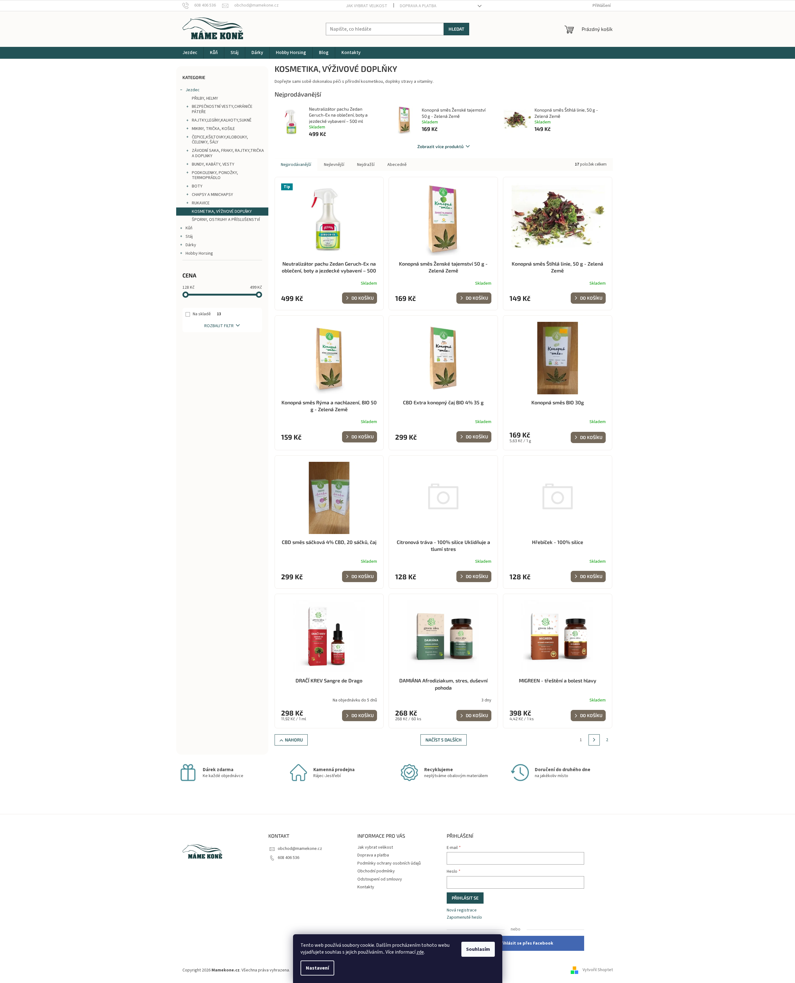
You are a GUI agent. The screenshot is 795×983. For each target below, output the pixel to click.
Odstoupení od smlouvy (379, 879)
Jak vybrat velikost (366, 6)
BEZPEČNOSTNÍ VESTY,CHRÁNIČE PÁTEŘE (222, 109)
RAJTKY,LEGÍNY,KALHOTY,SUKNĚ (221, 120)
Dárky (191, 245)
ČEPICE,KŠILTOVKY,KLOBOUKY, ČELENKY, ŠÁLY (220, 140)
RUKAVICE (201, 203)
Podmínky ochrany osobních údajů (389, 863)
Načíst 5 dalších (443, 739)
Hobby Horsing (199, 253)
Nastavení (317, 968)
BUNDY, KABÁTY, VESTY (213, 164)
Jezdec (193, 90)
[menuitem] (189, 53)
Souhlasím (478, 949)
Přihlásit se (465, 898)
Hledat (456, 29)
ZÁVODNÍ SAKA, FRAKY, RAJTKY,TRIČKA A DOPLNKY (228, 153)
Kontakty (365, 887)
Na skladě (207, 314)
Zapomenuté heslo (464, 918)
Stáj (189, 236)
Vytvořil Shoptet (598, 970)
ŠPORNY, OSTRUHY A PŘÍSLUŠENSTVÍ (226, 220)
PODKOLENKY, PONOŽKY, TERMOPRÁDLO (215, 175)
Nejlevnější (334, 165)
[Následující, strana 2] (594, 740)
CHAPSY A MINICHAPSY (212, 195)
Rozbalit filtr (219, 326)
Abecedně (397, 165)
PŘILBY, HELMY (205, 98)
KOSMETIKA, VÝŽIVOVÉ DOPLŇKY (222, 211)
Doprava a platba (418, 6)
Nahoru (294, 739)
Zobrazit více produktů (440, 146)
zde (420, 952)
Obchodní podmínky (376, 871)
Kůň (189, 228)
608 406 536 (288, 858)
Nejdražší (366, 165)
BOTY (197, 186)
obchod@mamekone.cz (300, 849)
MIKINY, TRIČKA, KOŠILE (213, 129)
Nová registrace (462, 910)
